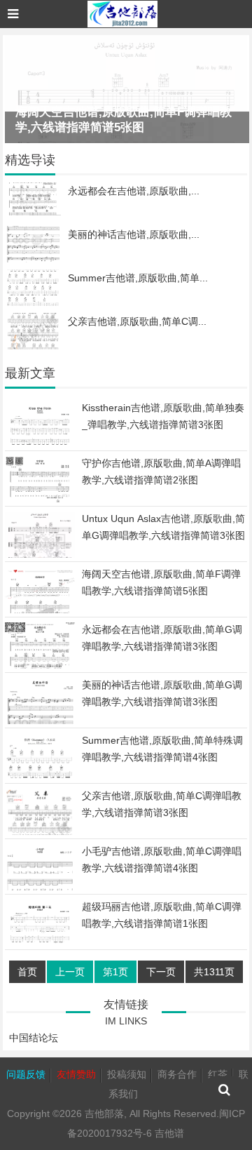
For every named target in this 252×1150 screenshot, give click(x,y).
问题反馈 (26, 1074)
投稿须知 (126, 1074)
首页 (27, 971)
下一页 (161, 971)
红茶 (217, 1074)
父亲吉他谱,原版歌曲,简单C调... (137, 321)
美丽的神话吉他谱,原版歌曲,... (134, 234)
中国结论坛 (33, 1037)
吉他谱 (169, 1133)
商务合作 (177, 1074)
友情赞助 (76, 1074)
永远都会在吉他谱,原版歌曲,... (134, 190)
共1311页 (214, 971)
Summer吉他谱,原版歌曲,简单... (138, 277)
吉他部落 (104, 1113)
